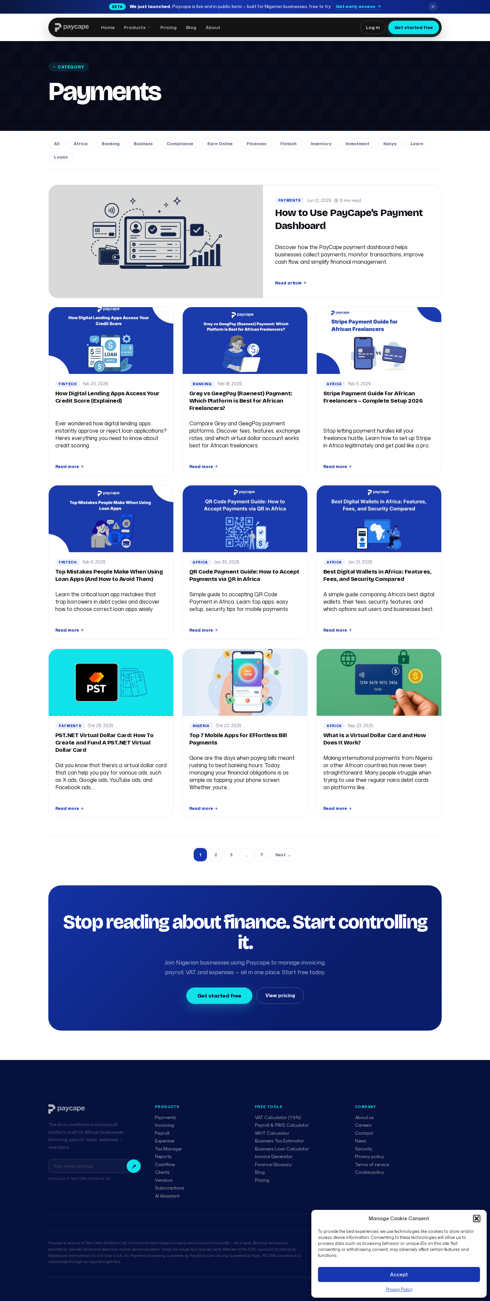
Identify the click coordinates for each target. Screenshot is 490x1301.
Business (143, 144)
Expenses (165, 1140)
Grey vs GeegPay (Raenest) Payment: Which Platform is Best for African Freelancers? (240, 401)
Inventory (321, 144)
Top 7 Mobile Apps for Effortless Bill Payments (238, 739)
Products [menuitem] (135, 27)
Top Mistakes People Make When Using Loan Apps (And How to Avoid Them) (109, 575)
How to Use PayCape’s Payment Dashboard (349, 219)
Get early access (355, 6)
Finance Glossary (273, 1164)
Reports (163, 1156)
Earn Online (220, 144)
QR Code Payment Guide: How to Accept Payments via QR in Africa (244, 575)
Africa (81, 144)
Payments (289, 200)
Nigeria (201, 725)
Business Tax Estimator (279, 1140)
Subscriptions (169, 1187)
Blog (260, 1172)
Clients (162, 1172)
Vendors (164, 1180)
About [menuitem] (213, 27)
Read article (288, 283)
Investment (357, 144)
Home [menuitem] (108, 27)
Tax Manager (168, 1148)
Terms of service (372, 1164)
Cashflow (165, 1164)
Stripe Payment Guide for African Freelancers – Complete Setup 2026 (372, 397)
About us (364, 1117)
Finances (256, 144)
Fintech (288, 144)
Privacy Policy (399, 1289)
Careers (363, 1125)
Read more (67, 466)
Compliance (180, 144)
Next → (283, 855)
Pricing (262, 1180)
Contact (364, 1133)
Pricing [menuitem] (168, 27)
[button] (476, 1218)
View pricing (280, 995)
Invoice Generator (274, 1156)
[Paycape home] (72, 27)
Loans (61, 157)
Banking (111, 144)
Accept (399, 1274)
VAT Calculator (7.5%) (278, 1117)
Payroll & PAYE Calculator (282, 1125)
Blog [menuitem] (191, 27)
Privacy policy (369, 1156)
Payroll (162, 1133)
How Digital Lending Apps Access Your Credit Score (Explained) (107, 397)
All (57, 144)
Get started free (413, 27)
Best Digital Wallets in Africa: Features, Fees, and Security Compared (377, 575)
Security (363, 1148)
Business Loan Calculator (282, 1148)
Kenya (390, 144)
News (360, 1140)
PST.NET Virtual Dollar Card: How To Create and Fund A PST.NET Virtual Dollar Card (104, 742)
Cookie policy (369, 1172)
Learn (417, 144)
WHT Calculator (272, 1133)
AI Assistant (167, 1196)
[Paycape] (66, 1109)
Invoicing (164, 1125)
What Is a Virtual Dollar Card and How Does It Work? (374, 739)
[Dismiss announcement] (433, 6)
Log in (373, 27)
